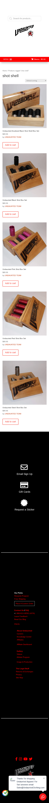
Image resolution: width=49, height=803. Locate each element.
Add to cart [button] (10, 145)
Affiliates (20, 640)
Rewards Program (21, 596)
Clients (17, 624)
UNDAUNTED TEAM (13, 137)
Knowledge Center (24, 637)
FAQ (27, 610)
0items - (39, 59)
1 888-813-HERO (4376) (25, 613)
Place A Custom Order (24, 604)
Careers (20, 634)
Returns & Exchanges (24, 672)
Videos (19, 654)
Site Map (19, 678)
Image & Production (24, 662)
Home (5, 71)
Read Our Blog (20, 619)
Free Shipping (20, 599)
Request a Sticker (24, 509)
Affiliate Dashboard (24, 644)
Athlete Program (23, 657)
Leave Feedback (21, 616)
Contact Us (19, 610)
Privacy (19, 675)
